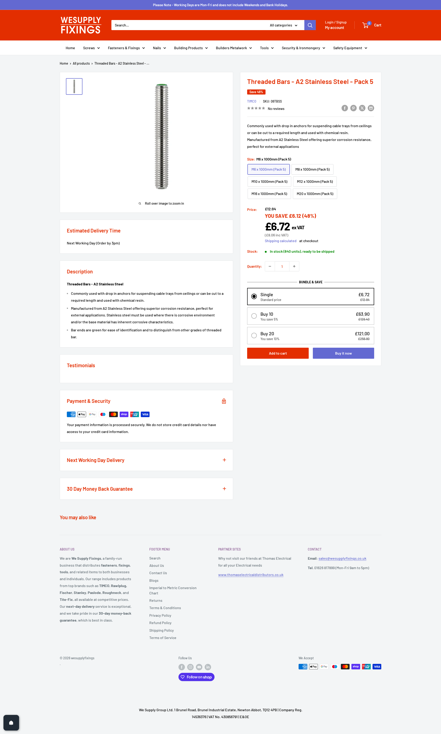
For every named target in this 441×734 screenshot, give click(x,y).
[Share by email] (371, 107)
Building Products (188, 48)
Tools (264, 48)
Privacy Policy (160, 615)
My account (334, 27)
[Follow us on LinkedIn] (208, 667)
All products (81, 63)
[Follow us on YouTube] (199, 667)
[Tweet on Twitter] (362, 107)
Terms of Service (162, 637)
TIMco (251, 101)
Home (70, 48)
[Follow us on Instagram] (190, 667)
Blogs (153, 580)
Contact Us (158, 573)
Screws (89, 48)
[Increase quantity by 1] (294, 266)
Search (155, 558)
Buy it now (343, 353)
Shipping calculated (281, 240)
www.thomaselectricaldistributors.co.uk (250, 574)
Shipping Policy (161, 630)
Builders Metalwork (231, 48)
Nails (157, 48)
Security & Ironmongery (301, 48)
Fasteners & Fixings (124, 48)
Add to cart (278, 353)
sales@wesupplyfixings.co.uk (342, 558)
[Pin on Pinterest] (353, 107)
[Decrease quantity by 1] (270, 266)
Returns (155, 600)
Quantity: (254, 266)
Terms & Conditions (165, 607)
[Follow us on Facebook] (181, 667)
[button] (311, 296)
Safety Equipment (347, 48)
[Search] (310, 25)
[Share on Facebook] (345, 107)
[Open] (11, 723)
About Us (156, 565)
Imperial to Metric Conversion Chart (173, 590)
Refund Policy (160, 622)
